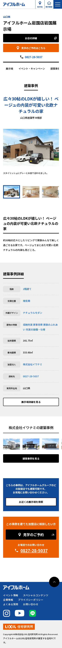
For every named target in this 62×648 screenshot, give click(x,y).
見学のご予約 (33, 534)
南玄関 (26, 301)
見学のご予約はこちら (33, 48)
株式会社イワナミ (32, 364)
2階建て (27, 289)
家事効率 (38, 324)
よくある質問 (10, 604)
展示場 (9, 68)
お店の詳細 (31, 38)
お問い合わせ (30, 604)
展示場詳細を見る (31, 402)
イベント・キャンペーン (32, 68)
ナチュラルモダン (32, 312)
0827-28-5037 (33, 57)
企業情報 (8, 599)
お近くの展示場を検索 (31, 502)
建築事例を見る (31, 458)
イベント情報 (10, 595)
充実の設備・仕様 (35, 329)
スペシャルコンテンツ (35, 595)
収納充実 (28, 324)
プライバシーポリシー (30, 599)
